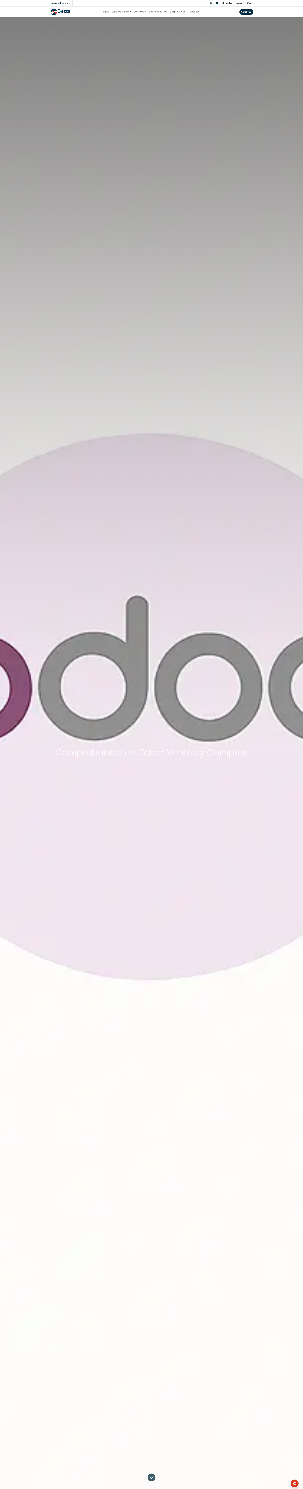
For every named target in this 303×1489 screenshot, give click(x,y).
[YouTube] (216, 3)
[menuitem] (106, 12)
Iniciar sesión (243, 3)
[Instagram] (211, 3)
